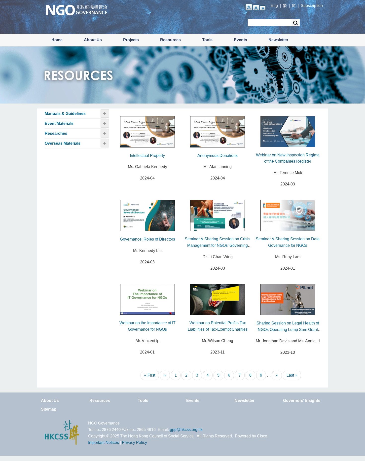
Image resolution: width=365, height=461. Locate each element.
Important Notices (103, 442)
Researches (56, 133)
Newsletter (278, 40)
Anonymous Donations (217, 155)
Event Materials (59, 123)
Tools (207, 40)
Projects (131, 40)
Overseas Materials (62, 143)
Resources (170, 40)
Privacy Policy (134, 442)
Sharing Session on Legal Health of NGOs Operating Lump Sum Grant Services (287, 329)
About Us (93, 40)
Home (57, 40)
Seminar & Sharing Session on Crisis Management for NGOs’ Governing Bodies (217, 245)
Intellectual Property (147, 155)
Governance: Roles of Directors (147, 239)
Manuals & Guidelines (65, 113)
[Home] (77, 9)
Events (240, 40)
